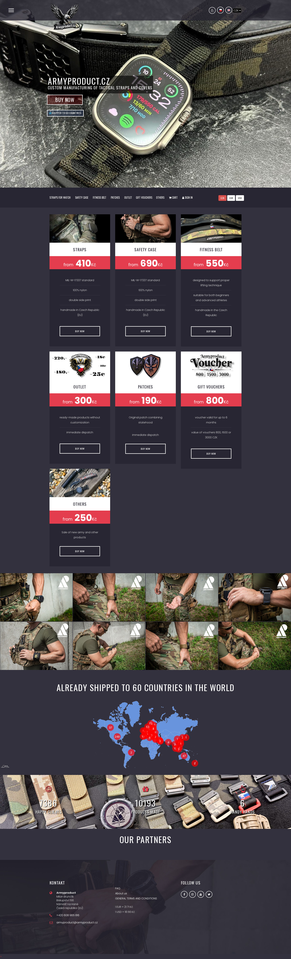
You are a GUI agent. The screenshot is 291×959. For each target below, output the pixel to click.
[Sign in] (212, 10)
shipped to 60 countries (67, 498)
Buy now (64, 485)
